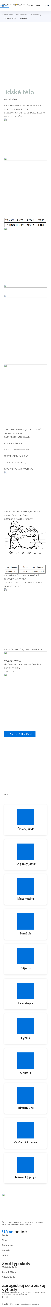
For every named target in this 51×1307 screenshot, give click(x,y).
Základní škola (21, 15)
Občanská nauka (10, 18)
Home (4, 15)
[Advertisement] (25, 59)
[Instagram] (6, 1297)
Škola (11, 15)
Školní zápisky (35, 15)
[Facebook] (2, 1297)
